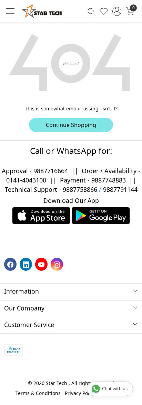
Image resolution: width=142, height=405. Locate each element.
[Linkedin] (27, 263)
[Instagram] (58, 263)
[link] (91, 11)
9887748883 (108, 180)
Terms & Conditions (38, 393)
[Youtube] (42, 263)
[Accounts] (117, 11)
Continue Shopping (71, 125)
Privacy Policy (80, 393)
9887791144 (120, 189)
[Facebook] (11, 263)
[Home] (41, 11)
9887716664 (50, 171)
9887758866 (80, 189)
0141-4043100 (26, 180)
